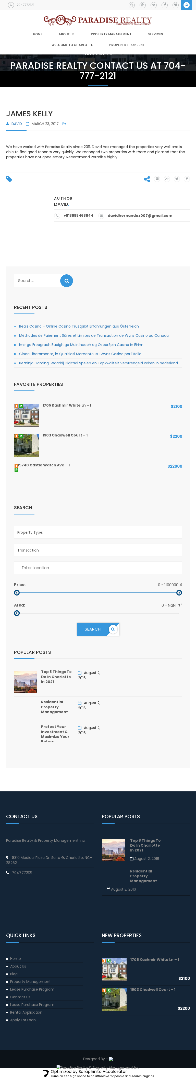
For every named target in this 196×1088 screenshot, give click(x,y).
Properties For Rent (127, 45)
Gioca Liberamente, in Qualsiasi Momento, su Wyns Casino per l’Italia (80, 353)
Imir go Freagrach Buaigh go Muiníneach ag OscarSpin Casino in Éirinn (81, 344)
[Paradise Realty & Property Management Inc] (98, 18)
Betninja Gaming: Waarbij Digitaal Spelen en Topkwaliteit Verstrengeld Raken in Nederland (98, 363)
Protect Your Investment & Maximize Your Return (55, 734)
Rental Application (26, 1012)
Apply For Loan (23, 1020)
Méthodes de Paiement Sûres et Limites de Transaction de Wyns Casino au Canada (94, 335)
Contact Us (20, 997)
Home (37, 34)
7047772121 (25, 4)
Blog (14, 974)
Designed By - (96, 1058)
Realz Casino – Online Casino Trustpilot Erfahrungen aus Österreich (79, 326)
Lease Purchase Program (32, 989)
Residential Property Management (54, 706)
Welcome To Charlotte (72, 45)
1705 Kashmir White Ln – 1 (67, 405)
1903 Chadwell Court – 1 (65, 435)
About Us (18, 966)
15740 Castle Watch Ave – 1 (44, 465)
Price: (20, 584)
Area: (19, 605)
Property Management (111, 34)
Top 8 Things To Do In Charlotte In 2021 (56, 676)
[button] (66, 280)
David (16, 123)
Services (155, 34)
